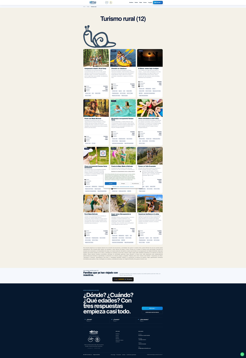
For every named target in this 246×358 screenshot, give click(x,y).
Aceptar (110, 183)
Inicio (84, 6)
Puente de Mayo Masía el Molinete (122, 166)
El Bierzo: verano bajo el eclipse (148, 68)
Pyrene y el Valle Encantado (147, 166)
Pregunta (150, 2)
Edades (117, 337)
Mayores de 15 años (116, 95)
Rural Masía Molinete (91, 214)
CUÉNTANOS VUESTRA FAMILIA (152, 312)
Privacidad (118, 354)
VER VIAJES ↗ (158, 2)
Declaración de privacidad (124, 186)
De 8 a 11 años (88, 95)
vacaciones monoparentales (149, 93)
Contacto (118, 341)
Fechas (136, 2)
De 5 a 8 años (122, 93)
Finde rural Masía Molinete (92, 118)
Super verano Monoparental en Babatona (121, 214)
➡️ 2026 (140, 93)
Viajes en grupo (125, 95)
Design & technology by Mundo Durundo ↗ (155, 354)
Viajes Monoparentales (143, 95)
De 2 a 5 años (102, 237)
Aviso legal (113, 354)
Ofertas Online (142, 138)
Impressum (132, 186)
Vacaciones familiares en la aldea (148, 214)
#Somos (117, 338)
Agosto (120, 90)
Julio (93, 93)
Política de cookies (115, 186)
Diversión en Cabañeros (119, 68)
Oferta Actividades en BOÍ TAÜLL (148, 118)
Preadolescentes (115, 93)
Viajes (140, 2)
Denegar (123, 183)
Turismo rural (87, 93)
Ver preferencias (135, 183)
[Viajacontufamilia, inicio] (92, 2)
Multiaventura (148, 88)
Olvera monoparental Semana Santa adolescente (95, 166)
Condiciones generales (131, 354)
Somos (145, 2)
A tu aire (93, 143)
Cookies (123, 354)
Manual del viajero (119, 340)
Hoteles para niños (156, 138)
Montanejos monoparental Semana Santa (122, 119)
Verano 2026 (97, 93)
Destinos (131, 2)
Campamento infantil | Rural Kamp (95, 68)
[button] (140, 171)
